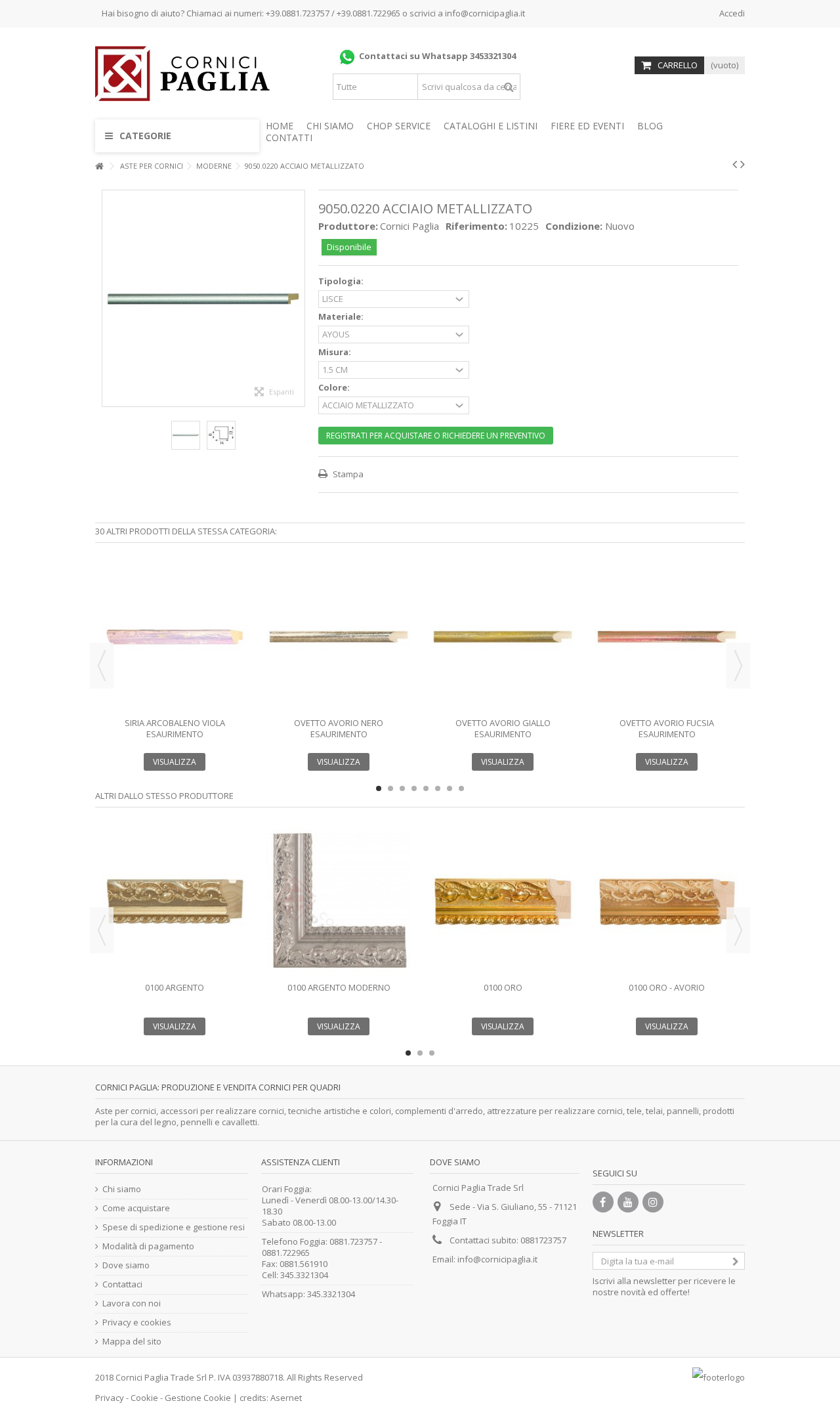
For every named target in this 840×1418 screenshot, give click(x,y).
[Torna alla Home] (99, 166)
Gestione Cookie (198, 1398)
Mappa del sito (131, 1341)
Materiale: (342, 316)
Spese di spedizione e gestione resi (173, 1227)
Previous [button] (102, 666)
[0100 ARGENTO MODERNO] (338, 902)
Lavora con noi (131, 1303)
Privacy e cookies (136, 1322)
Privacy (109, 1398)
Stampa (347, 474)
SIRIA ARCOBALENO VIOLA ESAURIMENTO (175, 728)
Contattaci (122, 1284)
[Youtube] (628, 1202)
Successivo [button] (298, 298)
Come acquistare (136, 1208)
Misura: (335, 352)
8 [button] (461, 788)
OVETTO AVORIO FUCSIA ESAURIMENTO (667, 728)
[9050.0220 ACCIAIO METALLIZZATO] (186, 435)
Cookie (144, 1398)
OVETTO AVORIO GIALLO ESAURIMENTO (503, 728)
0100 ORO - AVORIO (667, 987)
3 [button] (402, 788)
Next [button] (738, 666)
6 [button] (437, 788)
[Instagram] (652, 1202)
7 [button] (449, 788)
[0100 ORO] (502, 902)
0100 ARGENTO (174, 987)
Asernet (286, 1398)
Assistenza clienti (300, 1162)
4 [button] (414, 788)
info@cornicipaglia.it (485, 13)
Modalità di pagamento (148, 1246)
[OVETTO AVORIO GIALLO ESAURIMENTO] (502, 637)
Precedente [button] (109, 298)
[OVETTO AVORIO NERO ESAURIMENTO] (338, 637)
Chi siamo (121, 1189)
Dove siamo (126, 1265)
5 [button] (426, 788)
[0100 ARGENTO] (174, 902)
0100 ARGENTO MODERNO (338, 987)
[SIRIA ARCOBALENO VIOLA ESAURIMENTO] (174, 637)
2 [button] (390, 788)
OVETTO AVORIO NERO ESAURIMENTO (338, 728)
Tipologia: (342, 281)
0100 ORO (503, 987)
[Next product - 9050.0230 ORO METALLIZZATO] (742, 164)
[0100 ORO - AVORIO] (667, 902)
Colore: (335, 387)
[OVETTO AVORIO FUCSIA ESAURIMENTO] (667, 637)
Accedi (731, 13)
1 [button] (378, 788)
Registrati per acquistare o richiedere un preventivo (435, 435)
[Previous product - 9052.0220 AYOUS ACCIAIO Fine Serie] (734, 164)
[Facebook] (603, 1202)
